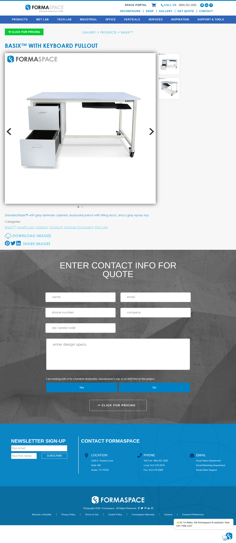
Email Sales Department (208, 460)
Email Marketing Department (210, 465)
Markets (42, 227)
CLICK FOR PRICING (118, 405)
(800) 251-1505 (187, 5)
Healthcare (26, 227)
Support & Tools (210, 19)
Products (20, 19)
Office (110, 19)
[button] (78, 207)
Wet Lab (42, 19)
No (154, 387)
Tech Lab (64, 19)
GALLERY (89, 32)
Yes (81, 387)
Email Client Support (206, 470)
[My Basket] (154, 5)
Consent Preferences (193, 514)
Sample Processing (78, 227)
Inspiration (180, 19)
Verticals (132, 19)
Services (156, 19)
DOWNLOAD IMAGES (31, 235)
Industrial (88, 19)
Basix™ (127, 32)
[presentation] (8, 131)
